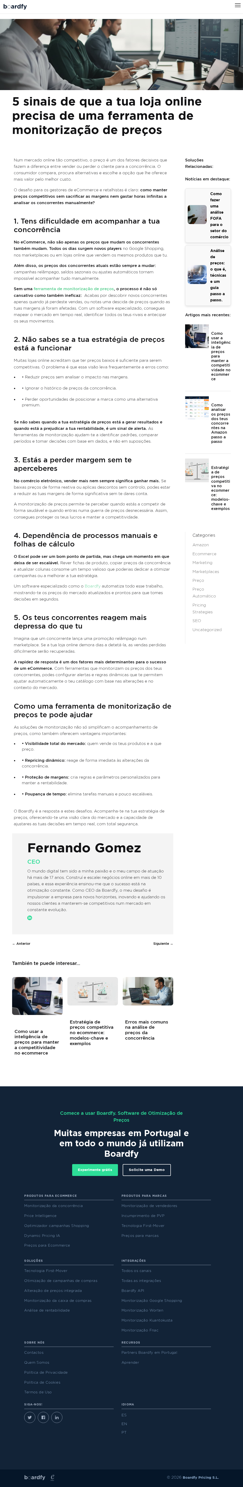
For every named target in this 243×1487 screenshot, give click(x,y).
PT (124, 1432)
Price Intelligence (40, 1216)
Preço (198, 580)
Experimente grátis (95, 1170)
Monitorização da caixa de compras (57, 1301)
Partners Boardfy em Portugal (149, 1352)
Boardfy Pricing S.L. (201, 1477)
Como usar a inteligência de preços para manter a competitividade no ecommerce (36, 1042)
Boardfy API (133, 1291)
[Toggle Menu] (238, 5)
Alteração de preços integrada (53, 1291)
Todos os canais (136, 1271)
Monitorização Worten (142, 1310)
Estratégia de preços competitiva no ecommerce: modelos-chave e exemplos (91, 1033)
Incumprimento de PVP (143, 1216)
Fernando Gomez (84, 848)
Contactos (33, 1352)
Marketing (202, 563)
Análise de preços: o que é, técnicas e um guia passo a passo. (218, 275)
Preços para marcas (140, 1236)
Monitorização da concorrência (53, 1206)
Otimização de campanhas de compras (60, 1281)
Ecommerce (204, 554)
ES (124, 1415)
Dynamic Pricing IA (42, 1236)
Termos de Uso (38, 1392)
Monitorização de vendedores (149, 1206)
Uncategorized (207, 630)
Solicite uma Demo (147, 1170)
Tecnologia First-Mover (143, 1226)
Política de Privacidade (46, 1372)
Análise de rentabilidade (47, 1310)
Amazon (200, 545)
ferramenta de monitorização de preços (74, 289)
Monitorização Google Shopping (152, 1301)
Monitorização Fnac (140, 1330)
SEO (196, 621)
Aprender (130, 1362)
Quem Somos (36, 1362)
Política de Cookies (42, 1382)
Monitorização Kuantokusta (147, 1320)
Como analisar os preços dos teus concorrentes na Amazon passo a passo (220, 423)
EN (124, 1424)
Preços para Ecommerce (47, 1245)
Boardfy (93, 586)
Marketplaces (205, 572)
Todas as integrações (141, 1281)
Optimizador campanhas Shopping (56, 1226)
